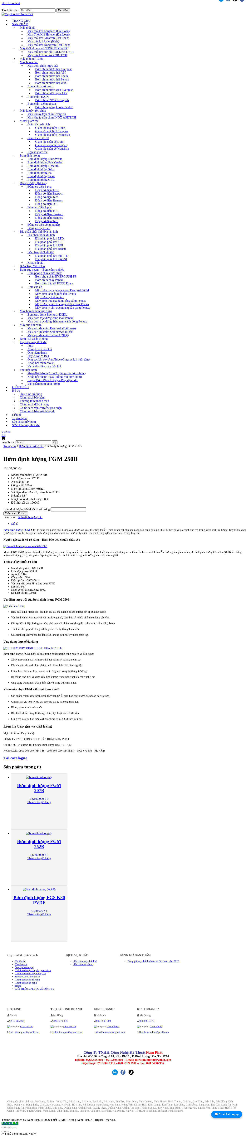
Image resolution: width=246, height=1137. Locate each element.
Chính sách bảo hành (26, 982)
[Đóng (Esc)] (3, 1127)
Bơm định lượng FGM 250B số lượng (26, 509)
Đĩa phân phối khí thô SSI (51, 259)
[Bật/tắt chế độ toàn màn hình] (10, 1127)
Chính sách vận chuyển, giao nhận (33, 970)
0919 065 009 (17, 1020)
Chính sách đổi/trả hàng (27, 979)
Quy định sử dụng (24, 967)
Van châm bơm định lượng (43, 383)
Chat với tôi (26, 1026)
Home (18, 985)
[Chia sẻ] (6, 1127)
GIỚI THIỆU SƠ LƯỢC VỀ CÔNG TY (34, 988)
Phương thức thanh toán (27, 976)
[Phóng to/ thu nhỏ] (14, 1127)
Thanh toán (21, 964)
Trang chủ (9, 446)
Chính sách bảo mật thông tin (37, 411)
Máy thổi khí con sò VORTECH (47, 55)
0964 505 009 (103, 1020)
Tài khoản (20, 961)
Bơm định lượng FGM (16, 530)
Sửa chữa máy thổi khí (26, 425)
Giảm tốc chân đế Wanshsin (52, 148)
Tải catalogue (15, 758)
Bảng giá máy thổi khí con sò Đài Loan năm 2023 (153, 961)
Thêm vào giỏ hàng (15, 513)
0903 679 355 (60, 1020)
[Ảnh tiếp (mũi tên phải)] (6, 1131)
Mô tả (14, 523)
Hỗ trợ (16, 390)
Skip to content (11, 3)
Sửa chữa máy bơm (83, 964)
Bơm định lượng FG (31, 446)
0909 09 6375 (147, 1020)
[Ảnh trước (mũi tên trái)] (3, 1131)
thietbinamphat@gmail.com (24, 1032)
